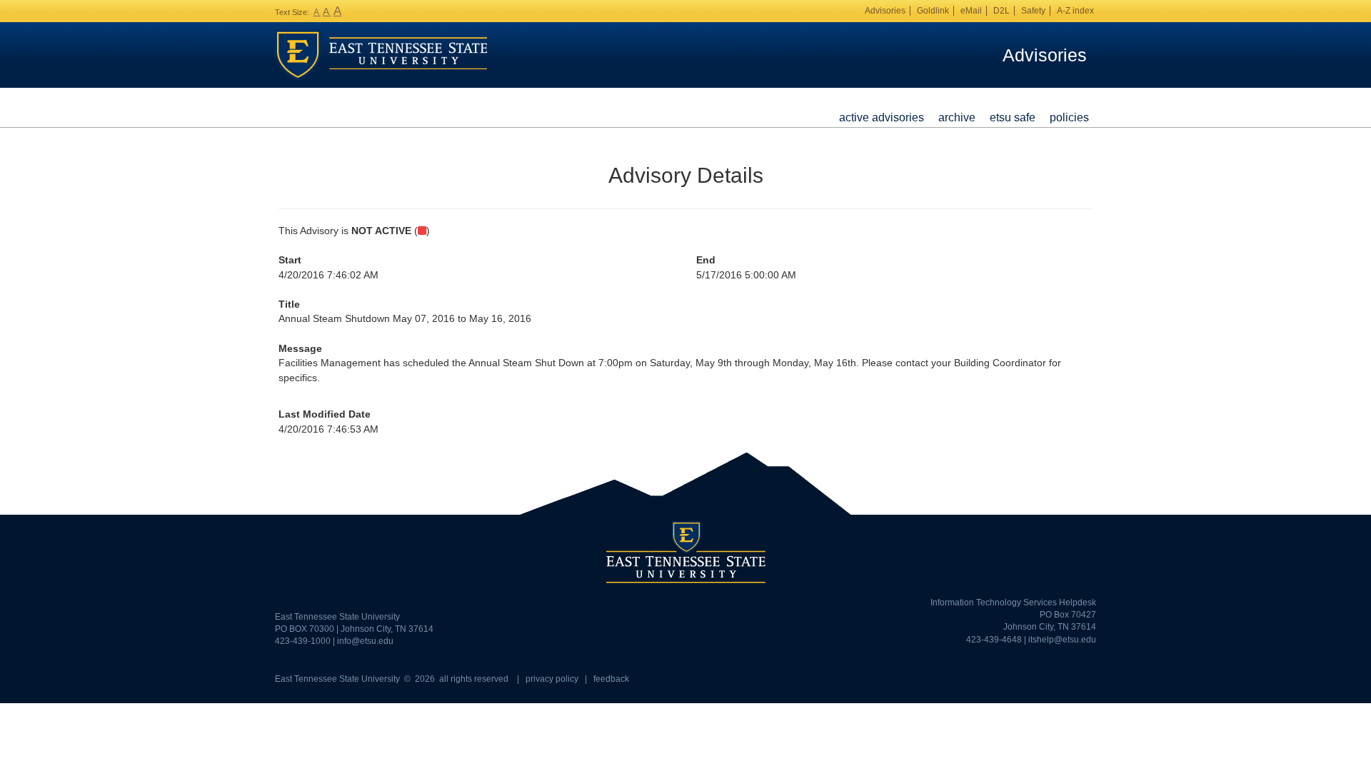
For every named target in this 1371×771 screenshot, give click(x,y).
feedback (611, 679)
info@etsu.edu (365, 641)
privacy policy (552, 679)
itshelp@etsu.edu (1062, 640)
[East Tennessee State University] (381, 54)
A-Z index (1075, 11)
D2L (1001, 11)
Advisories (885, 11)
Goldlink (933, 11)
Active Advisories (881, 117)
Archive (956, 117)
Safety (1033, 11)
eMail (971, 11)
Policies (1069, 117)
